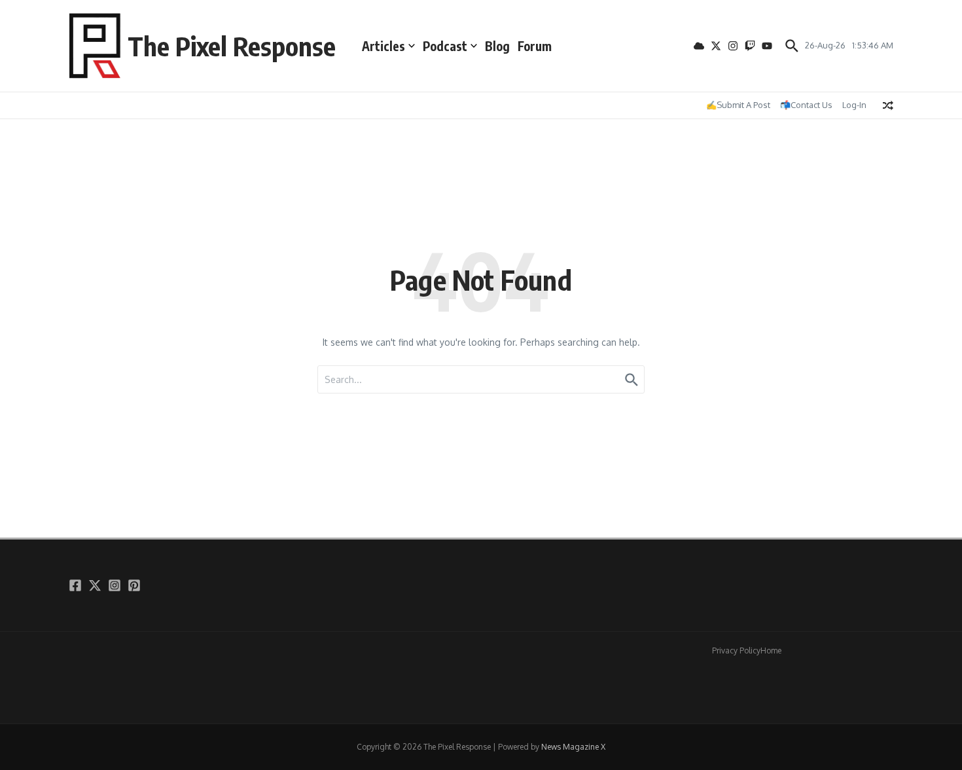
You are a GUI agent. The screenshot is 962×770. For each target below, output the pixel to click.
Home (770, 650)
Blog (497, 46)
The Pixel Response (232, 45)
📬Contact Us (806, 105)
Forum (535, 46)
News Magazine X (573, 747)
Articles (383, 46)
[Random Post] (888, 105)
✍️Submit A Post (738, 105)
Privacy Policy (736, 650)
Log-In (854, 105)
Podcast (445, 46)
